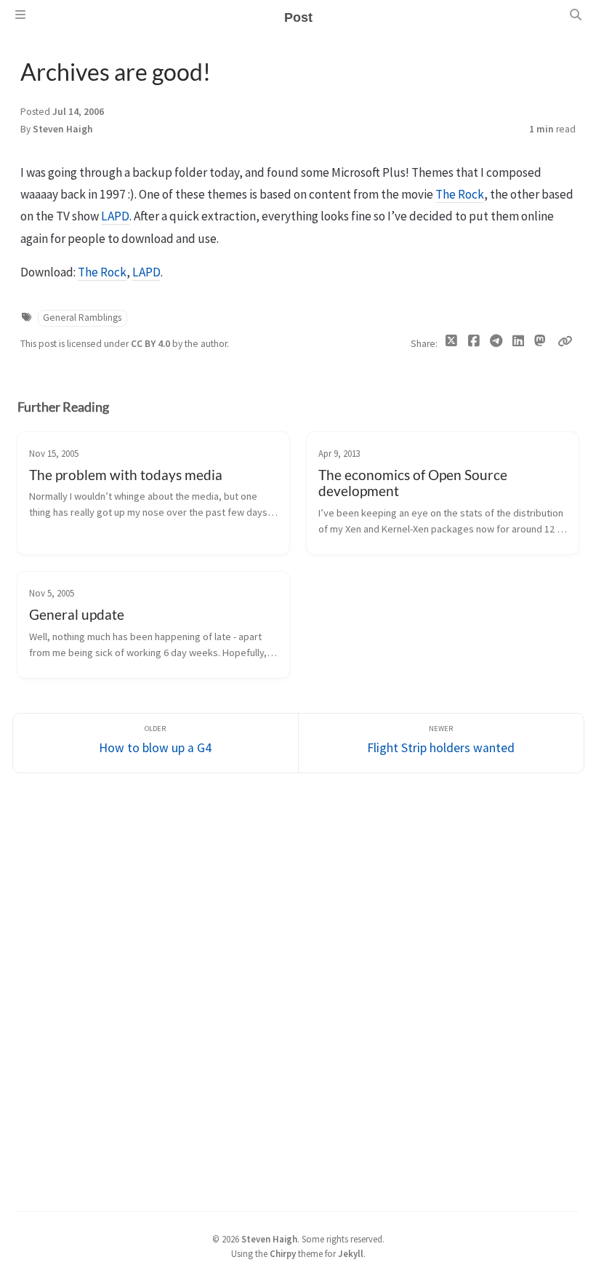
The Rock (459, 194)
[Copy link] (564, 341)
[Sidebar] (20, 14)
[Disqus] (298, 990)
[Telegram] (496, 344)
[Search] (575, 14)
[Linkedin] (518, 344)
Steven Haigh (63, 129)
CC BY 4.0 (151, 344)
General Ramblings (82, 317)
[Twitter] (451, 344)
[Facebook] (473, 344)
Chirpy (283, 1253)
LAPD (115, 216)
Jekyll (350, 1253)
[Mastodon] (540, 341)
